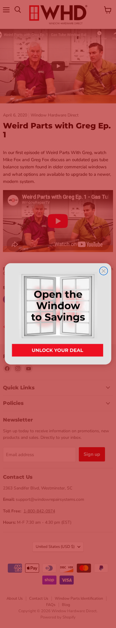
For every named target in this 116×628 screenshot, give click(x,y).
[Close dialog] (103, 271)
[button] (58, 314)
